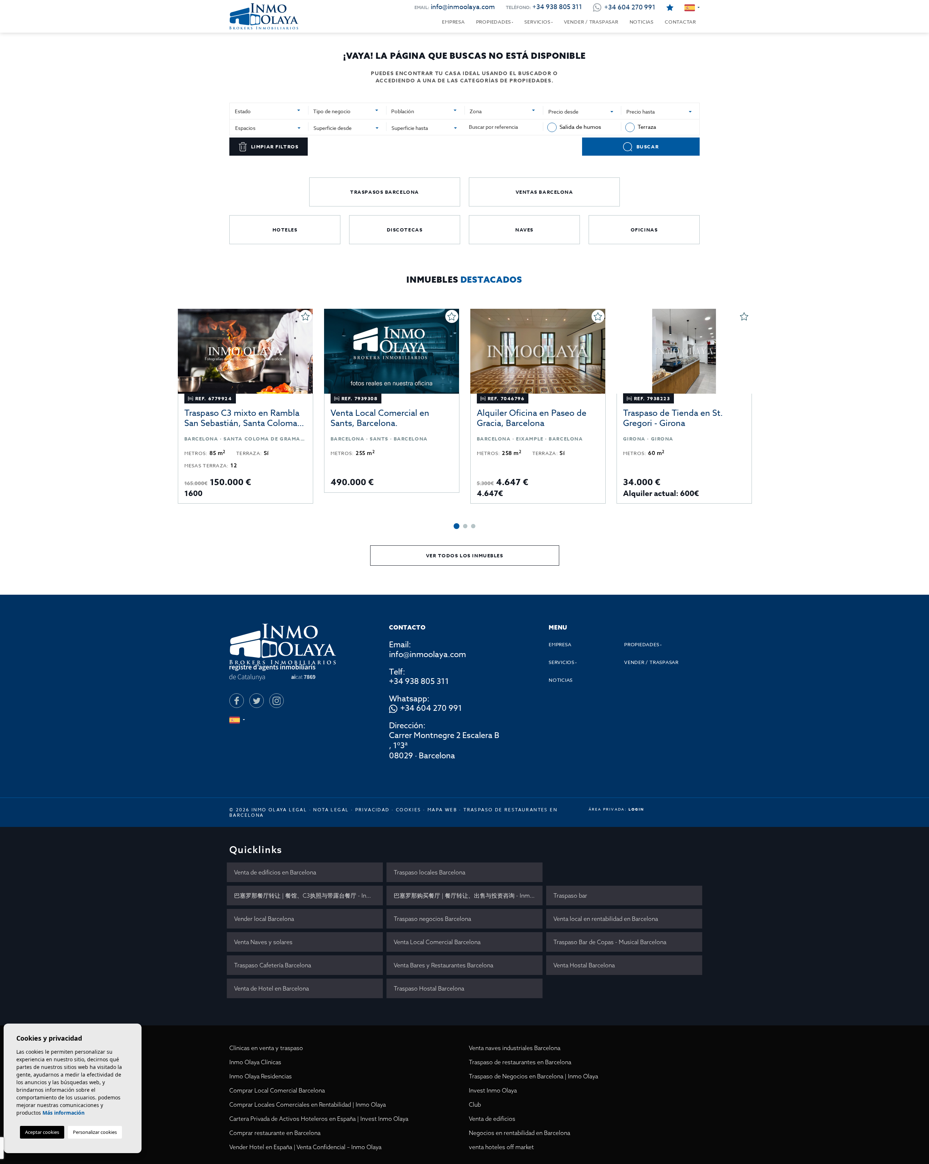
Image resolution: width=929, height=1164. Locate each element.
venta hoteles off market (501, 1147)
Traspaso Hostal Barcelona (429, 988)
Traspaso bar (570, 895)
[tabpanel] (245, 406)
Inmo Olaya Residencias (260, 1076)
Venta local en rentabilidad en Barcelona (605, 918)
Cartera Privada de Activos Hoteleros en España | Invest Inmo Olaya (318, 1118)
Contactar (680, 22)
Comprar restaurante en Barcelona (274, 1132)
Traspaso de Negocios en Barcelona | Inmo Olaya (533, 1076)
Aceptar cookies (42, 1132)
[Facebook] (236, 700)
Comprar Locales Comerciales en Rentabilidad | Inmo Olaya (307, 1104)
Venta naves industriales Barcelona (514, 1048)
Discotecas (405, 229)
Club (475, 1104)
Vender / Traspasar (591, 22)
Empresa (453, 22)
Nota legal (331, 810)
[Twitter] (256, 700)
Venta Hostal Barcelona (584, 965)
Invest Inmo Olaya (493, 1090)
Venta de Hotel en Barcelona (271, 988)
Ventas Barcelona (544, 192)
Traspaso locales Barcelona (429, 872)
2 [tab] (465, 526)
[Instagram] (276, 700)
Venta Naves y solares (263, 942)
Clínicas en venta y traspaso (266, 1048)
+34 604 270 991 (431, 709)
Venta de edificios (492, 1118)
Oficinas (644, 229)
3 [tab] (473, 526)
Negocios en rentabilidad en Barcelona (519, 1132)
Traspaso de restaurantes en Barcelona (520, 1062)
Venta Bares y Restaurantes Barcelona (443, 965)
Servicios (537, 22)
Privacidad (372, 810)
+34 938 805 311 (557, 7)
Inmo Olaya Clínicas (255, 1062)
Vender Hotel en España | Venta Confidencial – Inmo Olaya (305, 1147)
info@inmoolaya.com (463, 7)
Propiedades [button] (493, 22)
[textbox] (266, 111)
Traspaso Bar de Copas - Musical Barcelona (609, 942)
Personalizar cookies (95, 1132)
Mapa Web (442, 810)
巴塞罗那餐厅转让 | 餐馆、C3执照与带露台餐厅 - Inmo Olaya (308, 895)
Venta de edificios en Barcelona (275, 872)
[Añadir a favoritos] (305, 316)
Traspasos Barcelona (384, 192)
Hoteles (285, 229)
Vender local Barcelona (264, 918)
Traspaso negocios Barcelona (432, 918)
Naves (524, 229)
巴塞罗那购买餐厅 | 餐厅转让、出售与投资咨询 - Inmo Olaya (468, 895)
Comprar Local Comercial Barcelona (277, 1090)
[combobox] (269, 110)
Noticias (642, 22)
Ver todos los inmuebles (464, 555)
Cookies (408, 810)
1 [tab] (456, 526)
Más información (63, 1112)
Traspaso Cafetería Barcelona (272, 965)
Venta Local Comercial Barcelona (437, 942)
